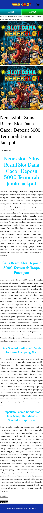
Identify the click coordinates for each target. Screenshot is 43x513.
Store (2, 16)
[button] (4, 502)
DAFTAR (32, 12)
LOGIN (11, 12)
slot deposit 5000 (19, 280)
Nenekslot (8, 427)
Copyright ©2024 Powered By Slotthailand (21, 508)
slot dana (18, 368)
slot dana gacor (23, 194)
